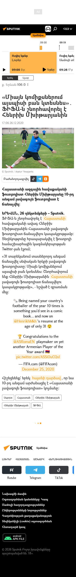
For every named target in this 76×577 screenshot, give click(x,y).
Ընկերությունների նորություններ (24, 510)
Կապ (44, 499)
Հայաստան (23, 397)
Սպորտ (8, 397)
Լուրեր (16, 60)
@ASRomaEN (24, 341)
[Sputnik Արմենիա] (12, 30)
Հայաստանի (54, 218)
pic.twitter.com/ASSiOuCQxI (38, 356)
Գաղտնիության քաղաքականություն (27, 516)
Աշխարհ (38, 459)
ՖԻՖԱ (37, 405)
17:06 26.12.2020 (13, 123)
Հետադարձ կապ (13, 527)
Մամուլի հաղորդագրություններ (23, 505)
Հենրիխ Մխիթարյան (47, 397)
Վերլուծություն (60, 459)
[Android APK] (14, 538)
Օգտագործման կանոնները (21, 499)
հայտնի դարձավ (46, 377)
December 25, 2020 (38, 369)
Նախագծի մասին (14, 494)
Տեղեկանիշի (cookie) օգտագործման (27, 521)
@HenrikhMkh (25, 321)
